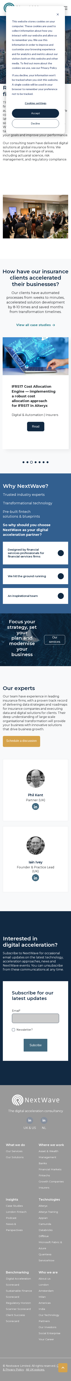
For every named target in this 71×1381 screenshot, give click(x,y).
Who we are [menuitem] (48, 1272)
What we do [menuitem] (15, 1145)
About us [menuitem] (44, 1278)
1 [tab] (23, 462)
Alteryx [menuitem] (43, 1205)
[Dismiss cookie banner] (57, 14)
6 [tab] (43, 462)
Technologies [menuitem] (49, 1199)
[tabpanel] (35, 393)
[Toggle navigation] (65, 8)
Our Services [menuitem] (14, 1151)
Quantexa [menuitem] (45, 1254)
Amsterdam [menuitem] (46, 1290)
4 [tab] (36, 462)
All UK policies (35, 1369)
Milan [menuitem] (42, 1296)
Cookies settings (35, 103)
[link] (29, 1120)
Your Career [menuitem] (46, 1339)
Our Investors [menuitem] (47, 1327)
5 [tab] (40, 462)
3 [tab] (31, 462)
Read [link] (35, 426)
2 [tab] (27, 462)
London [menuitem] (44, 1284)
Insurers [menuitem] (44, 1187)
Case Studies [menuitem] (14, 1205)
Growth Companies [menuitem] (51, 1181)
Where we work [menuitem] (51, 1145)
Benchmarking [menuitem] (17, 1272)
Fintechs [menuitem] (44, 1175)
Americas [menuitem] (45, 1302)
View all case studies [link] (33, 325)
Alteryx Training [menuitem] (48, 1211)
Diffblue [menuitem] (44, 1236)
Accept (35, 113)
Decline (35, 123)
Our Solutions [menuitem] (14, 1157)
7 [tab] (47, 462)
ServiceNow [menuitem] (46, 1260)
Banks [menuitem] (43, 1163)
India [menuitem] (42, 1308)
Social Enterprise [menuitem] (49, 1333)
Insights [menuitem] (12, 1199)
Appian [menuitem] (43, 1217)
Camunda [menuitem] (45, 1223)
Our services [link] (54, 639)
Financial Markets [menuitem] (50, 1169)
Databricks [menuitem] (45, 1230)
